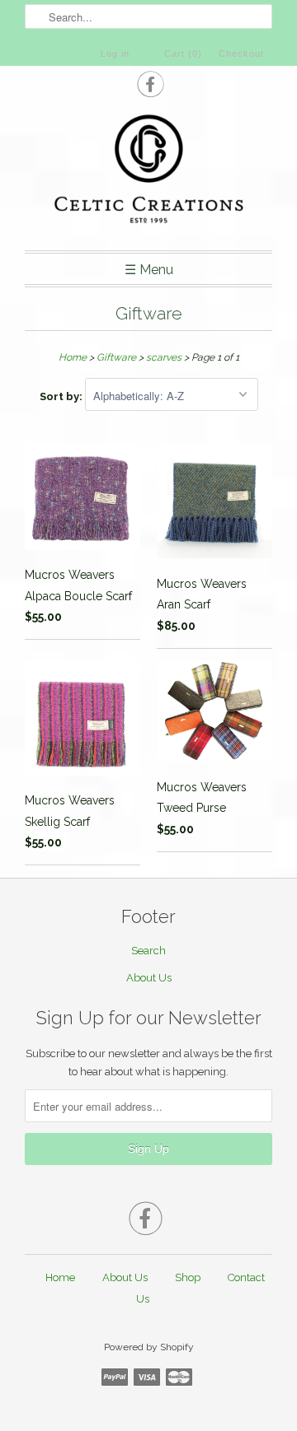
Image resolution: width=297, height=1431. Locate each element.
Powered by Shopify (149, 1347)
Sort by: (62, 396)
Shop (187, 1277)
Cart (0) (183, 53)
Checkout (241, 53)
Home (60, 1277)
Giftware (149, 313)
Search (148, 950)
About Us (149, 978)
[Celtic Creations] (148, 171)
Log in (115, 53)
